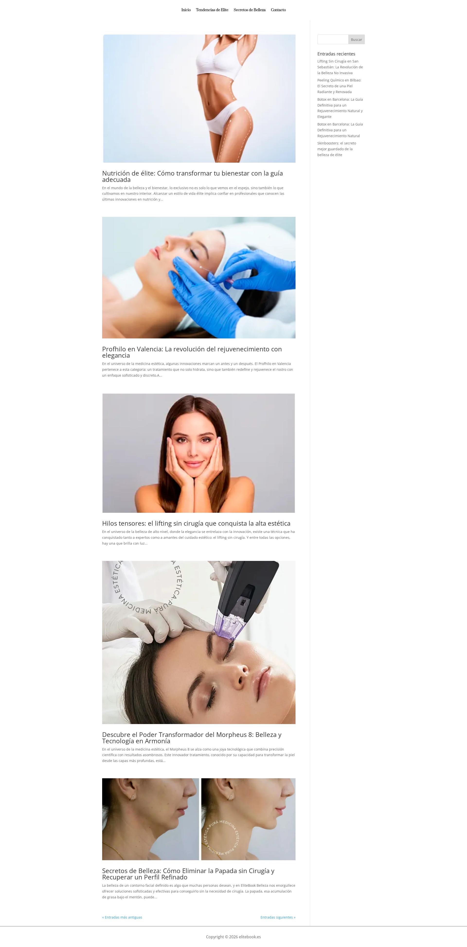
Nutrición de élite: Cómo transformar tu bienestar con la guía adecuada (192, 176)
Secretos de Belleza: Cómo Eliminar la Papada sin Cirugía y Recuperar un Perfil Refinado (188, 873)
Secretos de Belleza (250, 10)
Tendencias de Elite (212, 10)
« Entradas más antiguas (122, 917)
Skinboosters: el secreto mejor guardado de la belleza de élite (336, 149)
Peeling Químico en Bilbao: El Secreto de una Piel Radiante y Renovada (339, 86)
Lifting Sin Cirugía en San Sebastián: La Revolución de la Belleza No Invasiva (340, 67)
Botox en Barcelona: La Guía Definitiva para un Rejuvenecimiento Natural (340, 130)
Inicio (186, 10)
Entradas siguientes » (278, 917)
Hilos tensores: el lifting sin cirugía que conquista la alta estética (196, 523)
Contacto (278, 10)
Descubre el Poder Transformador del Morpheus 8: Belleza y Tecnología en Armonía (191, 737)
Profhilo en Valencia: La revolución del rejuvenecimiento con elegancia (192, 352)
